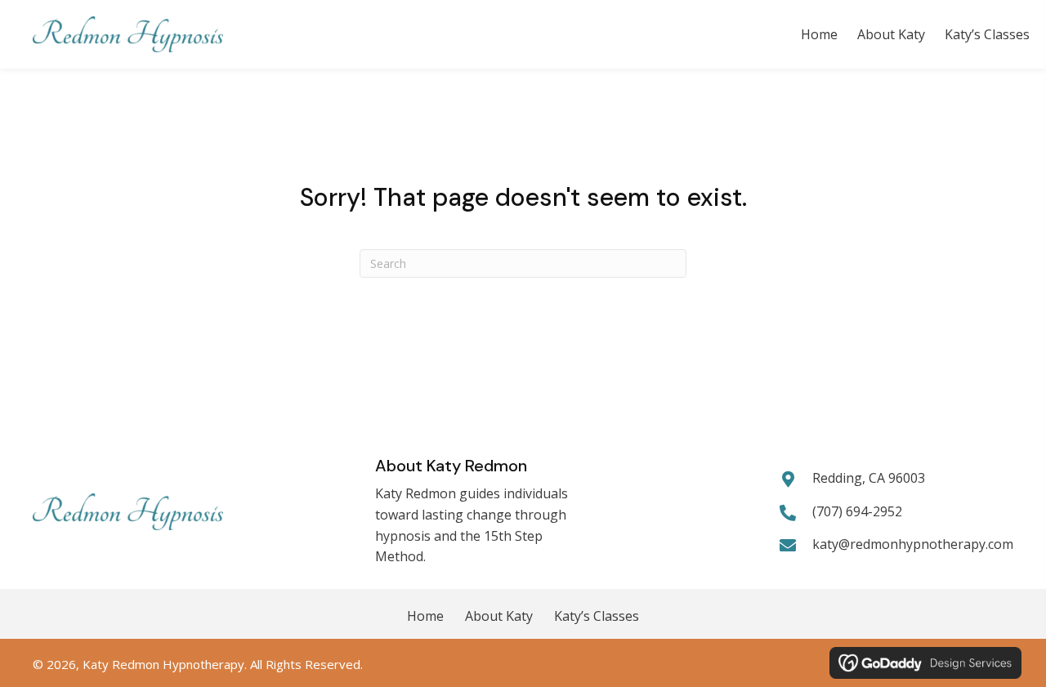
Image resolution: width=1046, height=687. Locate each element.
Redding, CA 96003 (868, 478)
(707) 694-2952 (857, 511)
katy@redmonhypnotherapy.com (912, 544)
